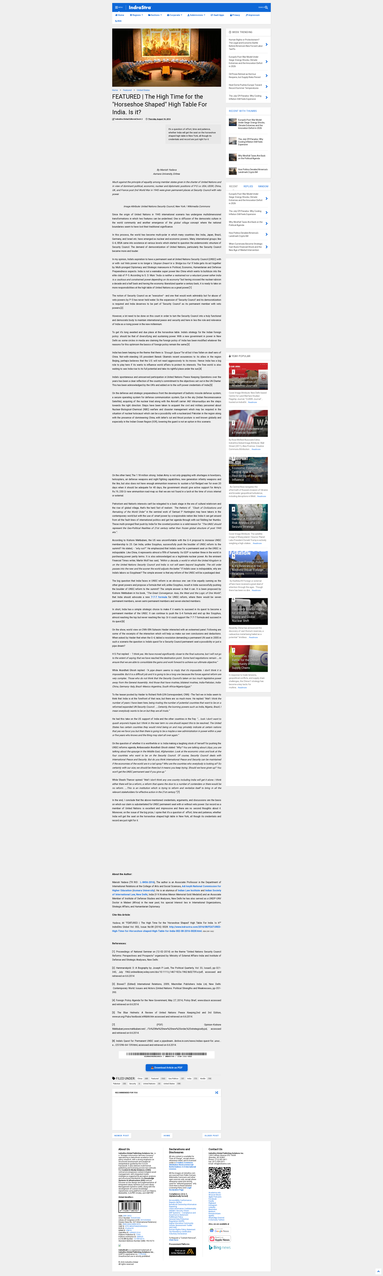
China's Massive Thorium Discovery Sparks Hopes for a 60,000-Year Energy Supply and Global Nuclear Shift (248, 613)
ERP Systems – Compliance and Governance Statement (182, 1214)
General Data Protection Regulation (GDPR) (179, 1220)
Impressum (254, 15)
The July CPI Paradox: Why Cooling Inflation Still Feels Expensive (250, 142)
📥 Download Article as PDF (167, 1067)
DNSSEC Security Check (179, 1211)
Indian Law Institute (189, 890)
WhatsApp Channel (216, 1218)
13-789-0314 (139, 1239)
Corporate (174, 15)
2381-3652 (127, 1216)
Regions (136, 15)
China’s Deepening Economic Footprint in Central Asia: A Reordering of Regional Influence (247, 471)
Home (121, 15)
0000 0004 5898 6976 (132, 1224)
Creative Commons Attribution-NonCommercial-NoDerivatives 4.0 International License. (182, 1166)
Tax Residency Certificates (180, 1232)
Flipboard (212, 1203)
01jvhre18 (129, 1228)
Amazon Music (215, 1195)
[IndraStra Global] (140, 8)
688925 (139, 1237)
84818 (129, 1230)
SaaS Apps (218, 15)
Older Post (212, 1136)
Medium (212, 1211)
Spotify (211, 1216)
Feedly (211, 1201)
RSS (119, 21)
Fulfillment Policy (176, 1217)
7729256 (142, 1254)
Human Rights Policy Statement (182, 1230)
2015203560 (145, 1220)
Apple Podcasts (215, 1197)
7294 (138, 1235)
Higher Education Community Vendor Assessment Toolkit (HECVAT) (181, 1225)
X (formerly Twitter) (216, 1220)
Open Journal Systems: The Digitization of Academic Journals (247, 381)
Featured (127, 90)
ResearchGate (215, 1214)
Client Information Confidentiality (182, 1209)
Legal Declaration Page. (180, 1189)
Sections (155, 15)
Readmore (252, 402)
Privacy (236, 15)
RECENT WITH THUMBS (243, 111)
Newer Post (121, 1136)
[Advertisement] (137, 145)
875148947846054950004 (136, 1226)
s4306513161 (135, 1233)
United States (143, 90)
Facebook (212, 1199)
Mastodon (213, 1209)
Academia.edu (215, 1193)
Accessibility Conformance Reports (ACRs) (180, 1201)
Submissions (196, 15)
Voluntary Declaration (178, 1234)
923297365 (135, 1218)
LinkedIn (212, 1207)
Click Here (173, 1240)
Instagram (213, 1205)
